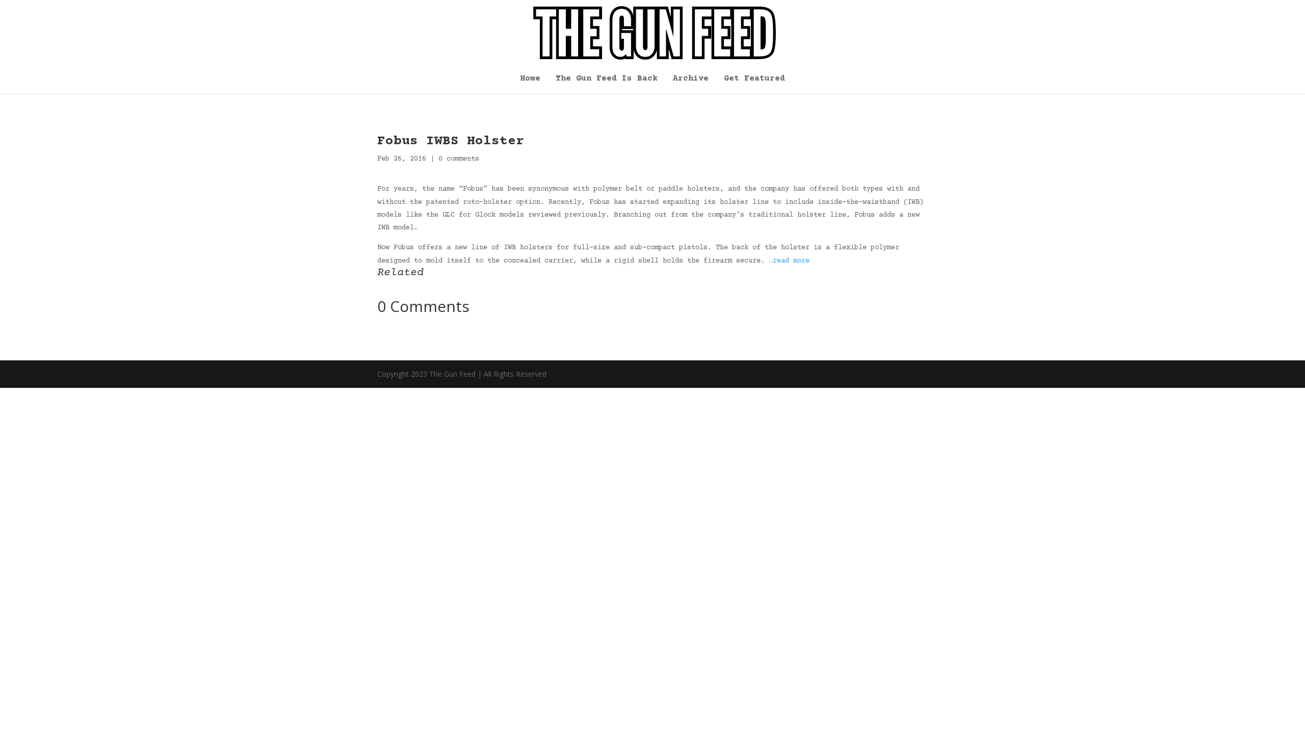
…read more (789, 261)
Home (530, 79)
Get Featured (754, 79)
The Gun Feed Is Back (607, 79)
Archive (691, 79)
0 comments (458, 159)
